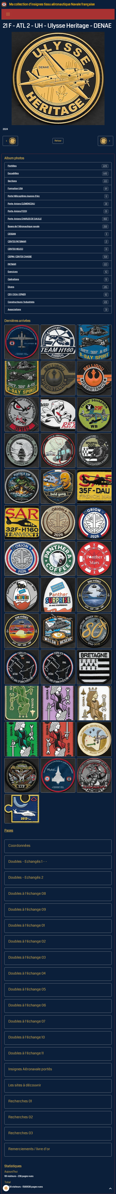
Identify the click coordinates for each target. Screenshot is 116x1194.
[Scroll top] (110, 1188)
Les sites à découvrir (24, 1085)
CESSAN (57, 234)
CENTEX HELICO (57, 249)
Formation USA (57, 188)
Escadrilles (57, 173)
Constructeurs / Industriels (57, 302)
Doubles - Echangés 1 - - (27, 861)
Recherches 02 (20, 1117)
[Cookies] (6, 1188)
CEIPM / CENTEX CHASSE (57, 256)
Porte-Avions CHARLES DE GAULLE (57, 218)
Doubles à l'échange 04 (27, 973)
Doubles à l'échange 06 (27, 1005)
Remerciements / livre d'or (29, 1149)
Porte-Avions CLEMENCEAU (57, 203)
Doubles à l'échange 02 (27, 941)
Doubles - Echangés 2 (25, 877)
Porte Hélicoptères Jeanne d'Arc (57, 196)
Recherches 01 (20, 1101)
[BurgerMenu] (8, 14)
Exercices (57, 271)
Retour (58, 140)
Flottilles (57, 166)
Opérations (57, 279)
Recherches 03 (20, 1133)
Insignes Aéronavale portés (30, 1069)
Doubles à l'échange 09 (27, 909)
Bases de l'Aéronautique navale (57, 226)
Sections (57, 181)
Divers (57, 287)
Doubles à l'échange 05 (27, 989)
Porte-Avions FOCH (57, 211)
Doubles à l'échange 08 (27, 893)
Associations (57, 309)
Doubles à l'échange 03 (27, 957)
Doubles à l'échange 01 (26, 925)
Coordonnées (19, 846)
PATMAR (57, 264)
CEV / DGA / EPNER (57, 294)
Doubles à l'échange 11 (26, 1053)
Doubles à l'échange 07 (26, 1021)
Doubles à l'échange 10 (26, 1037)
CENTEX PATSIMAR (57, 241)
